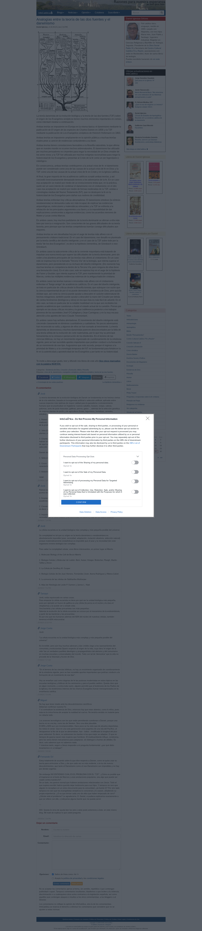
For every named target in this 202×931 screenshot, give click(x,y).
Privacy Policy (117, 512)
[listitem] (101, 456)
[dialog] (101, 465)
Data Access (101, 512)
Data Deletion (85, 512)
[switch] (135, 462)
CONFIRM (81, 502)
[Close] (148, 419)
